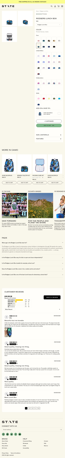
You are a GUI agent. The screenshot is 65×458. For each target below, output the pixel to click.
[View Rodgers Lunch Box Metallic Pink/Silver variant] (38, 39)
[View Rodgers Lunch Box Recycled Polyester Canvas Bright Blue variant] (59, 97)
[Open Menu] (62, 6)
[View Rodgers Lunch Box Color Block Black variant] (54, 45)
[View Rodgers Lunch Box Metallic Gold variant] (54, 39)
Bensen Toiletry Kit (23, 175)
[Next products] (61, 150)
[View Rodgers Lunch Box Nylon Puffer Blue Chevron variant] (59, 55)
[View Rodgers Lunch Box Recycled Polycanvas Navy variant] (38, 103)
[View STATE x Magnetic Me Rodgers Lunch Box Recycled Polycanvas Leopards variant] (59, 82)
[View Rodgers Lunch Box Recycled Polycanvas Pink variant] (38, 97)
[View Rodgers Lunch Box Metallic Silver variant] (59, 39)
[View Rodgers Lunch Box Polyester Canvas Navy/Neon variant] (49, 45)
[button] (39, 14)
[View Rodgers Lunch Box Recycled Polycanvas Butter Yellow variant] (49, 97)
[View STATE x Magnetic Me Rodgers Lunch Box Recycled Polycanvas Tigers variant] (38, 88)
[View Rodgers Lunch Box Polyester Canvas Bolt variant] (49, 39)
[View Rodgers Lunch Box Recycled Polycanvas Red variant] (43, 97)
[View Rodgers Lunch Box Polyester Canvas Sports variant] (38, 73)
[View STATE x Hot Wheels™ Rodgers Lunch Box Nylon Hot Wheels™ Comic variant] (54, 82)
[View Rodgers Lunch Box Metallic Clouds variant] (54, 55)
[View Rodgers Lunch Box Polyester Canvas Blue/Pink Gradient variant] (38, 61)
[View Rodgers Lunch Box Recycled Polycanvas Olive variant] (54, 97)
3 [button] (32, 408)
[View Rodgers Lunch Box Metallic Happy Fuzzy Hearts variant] (59, 61)
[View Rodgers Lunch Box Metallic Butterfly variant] (38, 55)
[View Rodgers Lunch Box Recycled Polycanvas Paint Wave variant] (43, 67)
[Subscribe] (61, 429)
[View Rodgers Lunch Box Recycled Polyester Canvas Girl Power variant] (43, 61)
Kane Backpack (48, 112)
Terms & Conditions (15, 453)
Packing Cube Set (38, 175)
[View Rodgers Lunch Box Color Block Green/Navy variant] (43, 45)
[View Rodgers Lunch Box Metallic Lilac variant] (43, 55)
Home (37, 11)
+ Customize (49, 121)
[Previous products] (57, 150)
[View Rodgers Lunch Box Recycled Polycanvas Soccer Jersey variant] (59, 67)
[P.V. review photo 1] (8, 332)
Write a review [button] (52, 297)
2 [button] (29, 408)
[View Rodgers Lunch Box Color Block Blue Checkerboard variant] (43, 39)
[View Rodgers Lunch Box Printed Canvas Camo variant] (38, 45)
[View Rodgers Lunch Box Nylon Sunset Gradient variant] (49, 55)
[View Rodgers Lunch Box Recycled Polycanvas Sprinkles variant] (54, 61)
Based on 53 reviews (10, 298)
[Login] (55, 6)
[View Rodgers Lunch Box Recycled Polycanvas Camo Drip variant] (38, 67)
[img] (13, 316)
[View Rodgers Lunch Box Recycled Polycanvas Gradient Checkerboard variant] (49, 67)
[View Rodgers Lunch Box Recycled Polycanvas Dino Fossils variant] (54, 67)
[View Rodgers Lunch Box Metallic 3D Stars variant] (49, 61)
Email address (7, 429)
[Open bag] (58, 6)
